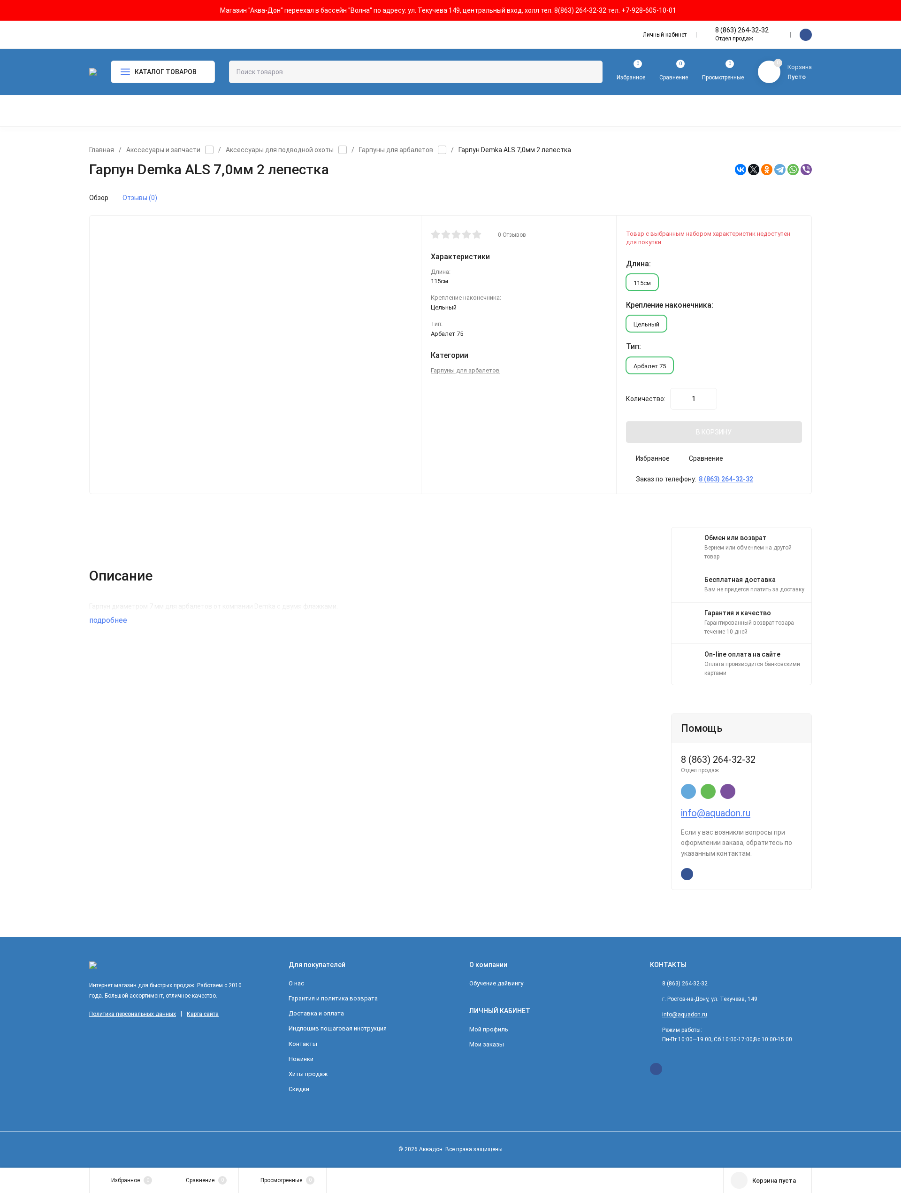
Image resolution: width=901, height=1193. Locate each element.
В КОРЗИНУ (714, 432)
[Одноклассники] (766, 169)
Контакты (303, 1043)
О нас (296, 983)
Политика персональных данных (132, 1014)
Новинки (301, 1058)
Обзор (98, 197)
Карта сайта (203, 1014)
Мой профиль (488, 1029)
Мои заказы (486, 1044)
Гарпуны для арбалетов (396, 150)
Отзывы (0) (139, 197)
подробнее (109, 620)
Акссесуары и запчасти (163, 150)
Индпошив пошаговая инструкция (338, 1028)
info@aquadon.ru (715, 813)
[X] (753, 169)
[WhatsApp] (793, 169)
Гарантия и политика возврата (333, 998)
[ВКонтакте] (740, 169)
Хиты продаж (308, 1073)
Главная (101, 150)
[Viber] (806, 169)
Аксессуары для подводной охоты (280, 150)
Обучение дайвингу (496, 983)
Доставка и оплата (316, 1013)
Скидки (299, 1088)
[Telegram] (780, 169)
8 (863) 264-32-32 (742, 30)
